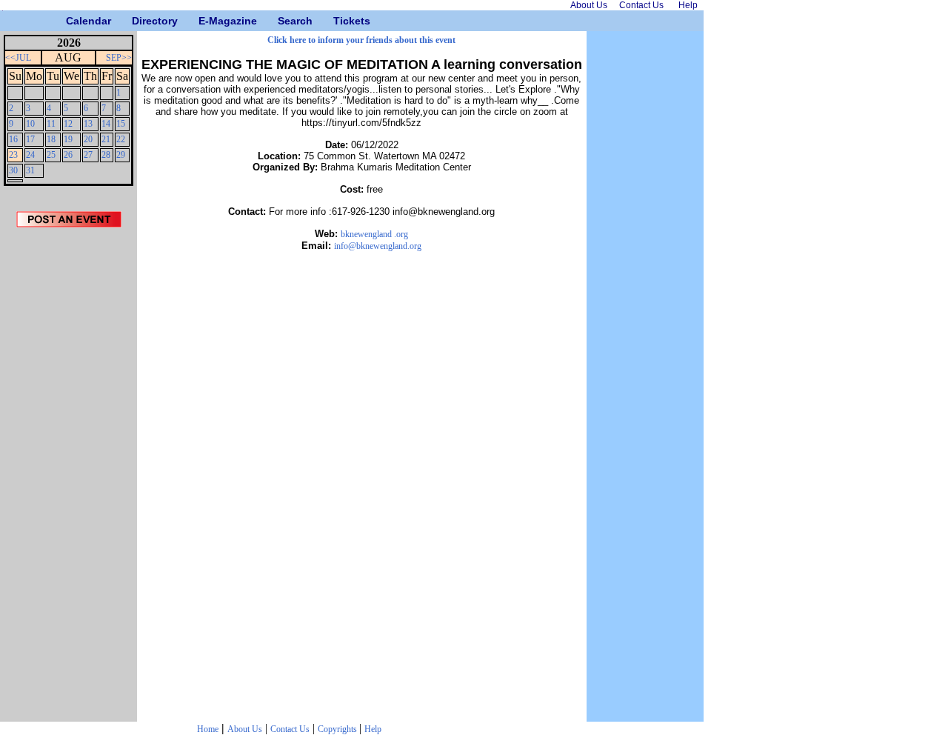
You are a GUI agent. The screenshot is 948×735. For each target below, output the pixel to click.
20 (88, 139)
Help (372, 729)
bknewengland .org (374, 234)
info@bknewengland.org (377, 246)
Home (207, 729)
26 (68, 155)
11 (51, 124)
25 (51, 155)
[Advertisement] (68, 479)
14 (105, 124)
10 (30, 124)
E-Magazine (204, 21)
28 (105, 155)
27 (88, 155)
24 (30, 155)
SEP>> (119, 58)
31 (30, 170)
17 (30, 139)
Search (283, 21)
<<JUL (18, 58)
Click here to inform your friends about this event (361, 40)
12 (68, 124)
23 (13, 155)
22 (120, 139)
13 (88, 124)
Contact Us (290, 729)
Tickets (338, 21)
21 (105, 139)
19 (68, 139)
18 (51, 139)
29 (120, 155)
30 (13, 170)
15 (120, 124)
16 (13, 139)
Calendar (71, 21)
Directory (137, 21)
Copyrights (338, 729)
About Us (244, 729)
